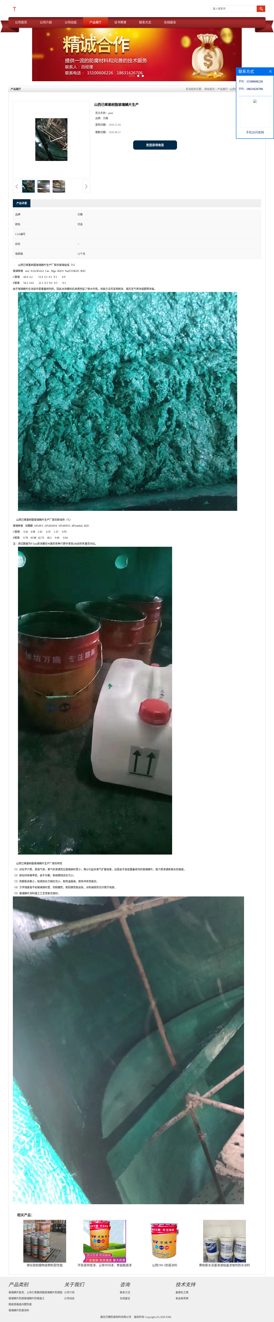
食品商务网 (182, 1298)
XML (169, 1317)
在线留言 (170, 22)
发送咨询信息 (155, 145)
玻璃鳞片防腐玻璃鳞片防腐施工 (27, 1298)
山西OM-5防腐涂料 (164, 1265)
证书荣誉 (120, 22)
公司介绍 (46, 22)
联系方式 (145, 22)
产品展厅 (95, 22)
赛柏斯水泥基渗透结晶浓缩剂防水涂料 (224, 1265)
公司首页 (21, 22)
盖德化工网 (182, 1292)
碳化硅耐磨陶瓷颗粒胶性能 (45, 1265)
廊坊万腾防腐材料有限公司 (115, 1317)
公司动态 (71, 22)
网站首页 (209, 89)
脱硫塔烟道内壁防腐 (20, 1304)
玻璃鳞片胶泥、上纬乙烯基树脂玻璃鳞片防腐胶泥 (36, 1293)
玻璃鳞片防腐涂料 (19, 1310)
